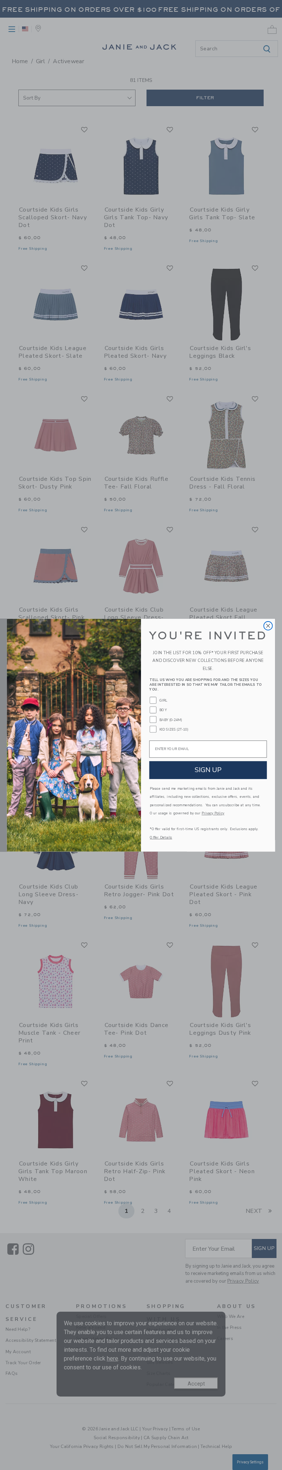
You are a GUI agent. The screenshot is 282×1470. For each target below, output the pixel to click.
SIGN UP (208, 769)
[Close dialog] (268, 625)
